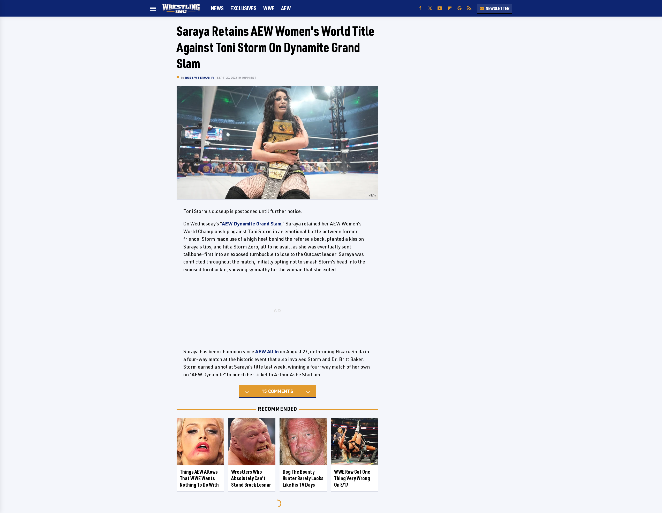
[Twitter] (430, 8)
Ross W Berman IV (199, 77)
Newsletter (497, 8)
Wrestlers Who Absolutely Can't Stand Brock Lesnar (251, 478)
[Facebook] (420, 8)
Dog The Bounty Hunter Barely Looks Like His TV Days (303, 478)
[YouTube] (440, 8)
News (217, 8)
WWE (268, 8)
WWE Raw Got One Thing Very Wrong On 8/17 (352, 478)
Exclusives (243, 8)
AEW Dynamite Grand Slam (251, 224)
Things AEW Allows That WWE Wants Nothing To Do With (199, 478)
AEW (286, 8)
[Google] (459, 8)
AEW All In (267, 351)
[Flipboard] (449, 8)
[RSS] (469, 8)
